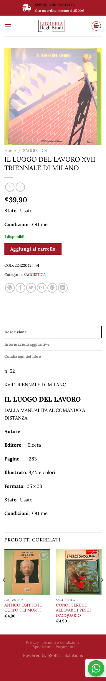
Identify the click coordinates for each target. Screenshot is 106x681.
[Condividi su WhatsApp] (10, 288)
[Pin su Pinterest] (52, 288)
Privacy (32, 642)
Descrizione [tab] (15, 331)
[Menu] (7, 26)
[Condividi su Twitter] (31, 288)
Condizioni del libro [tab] (22, 356)
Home (10, 150)
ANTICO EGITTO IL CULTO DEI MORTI (23, 608)
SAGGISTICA (35, 150)
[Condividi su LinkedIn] (63, 288)
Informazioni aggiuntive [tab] (26, 344)
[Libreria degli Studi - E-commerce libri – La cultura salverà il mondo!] (51, 26)
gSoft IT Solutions (65, 655)
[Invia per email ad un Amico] (42, 288)
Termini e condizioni (60, 642)
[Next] (102, 591)
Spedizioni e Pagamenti (53, 646)
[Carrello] (96, 26)
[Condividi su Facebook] (20, 288)
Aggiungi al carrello (33, 249)
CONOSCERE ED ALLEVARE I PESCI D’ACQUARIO (73, 610)
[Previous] (4, 591)
